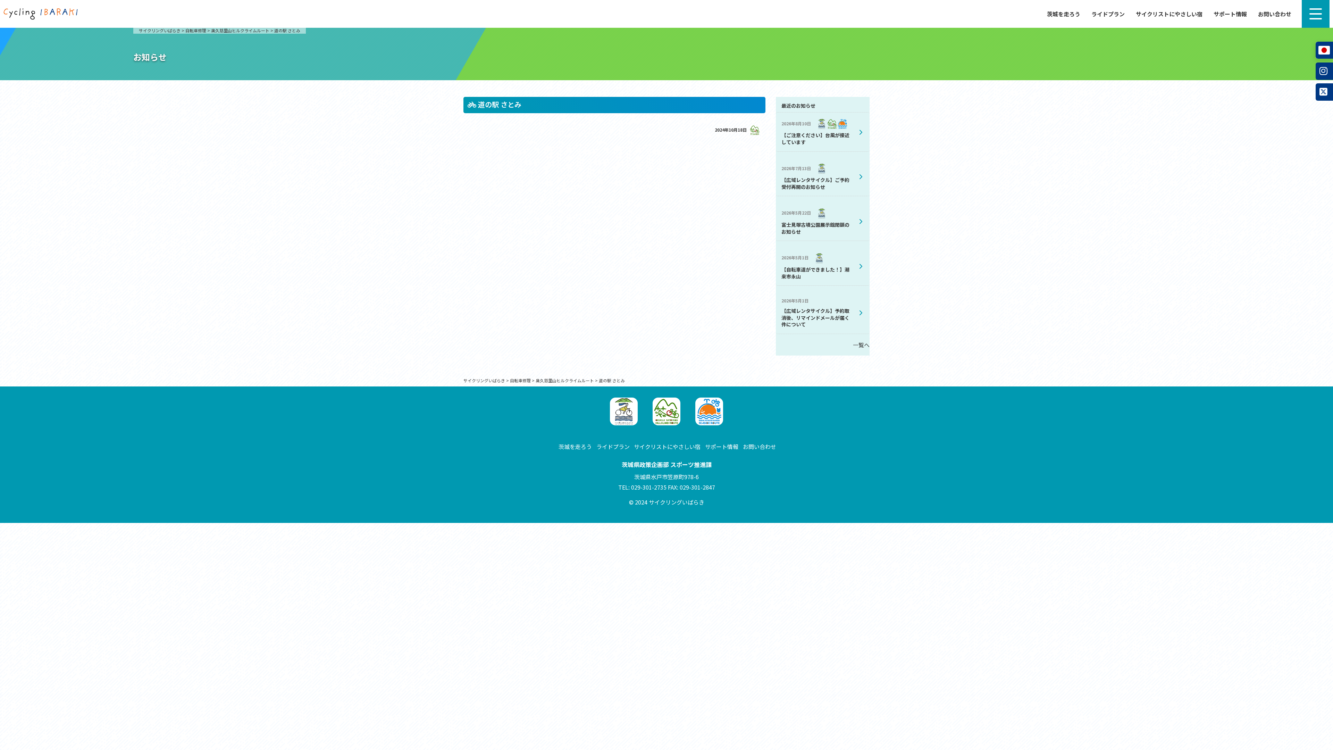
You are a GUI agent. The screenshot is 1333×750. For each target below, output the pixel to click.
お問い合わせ (1274, 14)
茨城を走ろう (1063, 14)
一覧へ (861, 345)
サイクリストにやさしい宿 (1169, 14)
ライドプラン (1108, 14)
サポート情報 (1230, 14)
